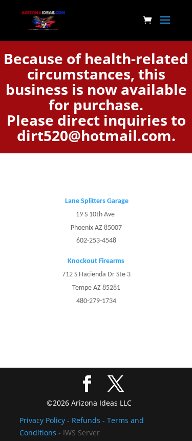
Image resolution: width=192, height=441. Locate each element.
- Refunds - (87, 420)
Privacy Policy (43, 420)
